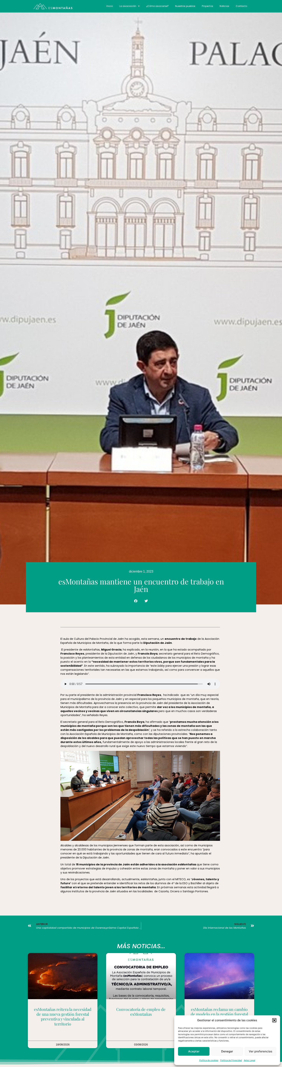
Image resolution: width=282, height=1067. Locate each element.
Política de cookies (208, 1060)
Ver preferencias (260, 1051)
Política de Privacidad (231, 1060)
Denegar (227, 1051)
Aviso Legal (249, 1060)
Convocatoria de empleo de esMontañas (141, 1011)
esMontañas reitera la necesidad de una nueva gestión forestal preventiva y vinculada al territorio (62, 1016)
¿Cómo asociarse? (157, 6)
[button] (274, 1020)
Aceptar (194, 1051)
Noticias (224, 6)
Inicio (109, 6)
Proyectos (207, 6)
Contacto (241, 6)
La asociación (127, 6)
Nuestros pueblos (185, 6)
